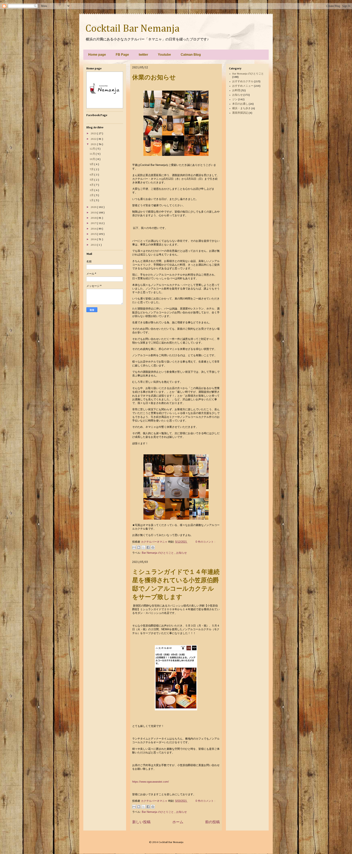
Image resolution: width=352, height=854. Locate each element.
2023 (94, 133)
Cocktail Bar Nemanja (132, 29)
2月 (92, 195)
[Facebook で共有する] (148, 547)
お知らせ (181, 552)
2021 (94, 144)
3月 (92, 190)
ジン (235, 99)
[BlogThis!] (139, 547)
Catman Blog (191, 54)
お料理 (236, 90)
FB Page (122, 54)
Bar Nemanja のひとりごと (158, 552)
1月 (92, 200)
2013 (94, 245)
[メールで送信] (134, 547)
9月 (92, 164)
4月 (92, 185)
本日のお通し (240, 104)
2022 (94, 139)
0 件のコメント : (205, 541)
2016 (94, 228)
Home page (97, 54)
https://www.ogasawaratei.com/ (150, 781)
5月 (92, 180)
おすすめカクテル (242, 81)
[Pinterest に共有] (153, 547)
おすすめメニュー (242, 86)
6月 (92, 174)
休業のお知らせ (154, 77)
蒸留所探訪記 (240, 113)
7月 (92, 169)
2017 (94, 223)
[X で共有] (143, 547)
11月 (93, 154)
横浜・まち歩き (241, 108)
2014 (94, 239)
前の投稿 (212, 822)
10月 (93, 159)
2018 (94, 218)
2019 (94, 212)
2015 (94, 234)
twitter (143, 54)
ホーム (177, 822)
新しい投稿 (141, 822)
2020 (94, 207)
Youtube (164, 54)
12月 (93, 149)
